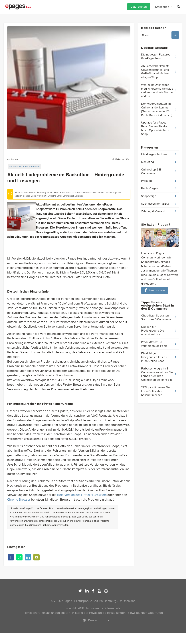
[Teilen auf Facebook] (11, 557)
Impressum (93, 608)
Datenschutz (112, 608)
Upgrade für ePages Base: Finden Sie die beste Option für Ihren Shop (155, 128)
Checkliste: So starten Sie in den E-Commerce (156, 317)
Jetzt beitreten (156, 290)
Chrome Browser (18, 500)
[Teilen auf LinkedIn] (28, 557)
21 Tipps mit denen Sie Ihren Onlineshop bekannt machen (155, 391)
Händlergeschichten (154, 154)
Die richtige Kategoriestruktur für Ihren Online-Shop (154, 357)
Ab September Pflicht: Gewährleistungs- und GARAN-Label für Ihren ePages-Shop (155, 71)
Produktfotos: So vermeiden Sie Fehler (154, 344)
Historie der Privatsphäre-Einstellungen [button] (99, 613)
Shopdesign (148, 196)
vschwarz (12, 159)
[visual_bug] (68, 87)
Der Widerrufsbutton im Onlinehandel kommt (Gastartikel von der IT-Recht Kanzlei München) (156, 109)
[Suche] (178, 7)
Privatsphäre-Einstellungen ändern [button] (46, 613)
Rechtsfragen (149, 188)
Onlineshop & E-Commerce (24, 166)
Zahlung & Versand (153, 211)
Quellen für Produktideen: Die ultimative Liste (152, 330)
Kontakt (71, 608)
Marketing (147, 162)
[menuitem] (139, 7)
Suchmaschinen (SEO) (155, 203)
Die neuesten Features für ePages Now (155, 56)
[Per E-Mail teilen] (36, 557)
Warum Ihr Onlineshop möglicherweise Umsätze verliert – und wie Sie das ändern (157, 90)
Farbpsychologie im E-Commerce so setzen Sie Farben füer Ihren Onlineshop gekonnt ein (157, 374)
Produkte (147, 181)
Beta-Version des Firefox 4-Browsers (82, 495)
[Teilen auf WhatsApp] (19, 557)
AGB (81, 608)
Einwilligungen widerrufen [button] (145, 613)
